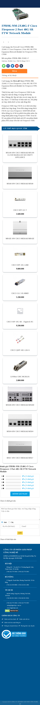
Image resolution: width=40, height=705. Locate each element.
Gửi (20, 533)
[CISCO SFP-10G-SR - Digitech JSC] (20, 311)
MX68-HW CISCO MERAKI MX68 (20, 184)
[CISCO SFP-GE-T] (20, 199)
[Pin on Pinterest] (17, 66)
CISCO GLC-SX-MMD (20, 293)
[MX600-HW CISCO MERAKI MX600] (20, 394)
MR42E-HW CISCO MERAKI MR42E (20, 238)
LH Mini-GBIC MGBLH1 (20, 377)
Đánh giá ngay (20, 494)
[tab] (19, 71)
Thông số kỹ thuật (9, 75)
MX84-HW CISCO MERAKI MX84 (20, 431)
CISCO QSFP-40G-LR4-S (20, 350)
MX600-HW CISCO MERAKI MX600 (20, 405)
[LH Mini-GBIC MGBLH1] (20, 366)
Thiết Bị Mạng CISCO (23, 61)
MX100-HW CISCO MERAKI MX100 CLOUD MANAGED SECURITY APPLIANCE (20, 155)
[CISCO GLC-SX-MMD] (20, 282)
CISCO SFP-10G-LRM (20, 265)
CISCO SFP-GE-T (20, 210)
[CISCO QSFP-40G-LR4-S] (20, 339)
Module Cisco (12, 61)
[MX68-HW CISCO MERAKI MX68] (20, 173)
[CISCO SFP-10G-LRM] (20, 254)
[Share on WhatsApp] (4, 66)
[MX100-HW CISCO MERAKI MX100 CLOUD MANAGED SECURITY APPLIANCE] (20, 142)
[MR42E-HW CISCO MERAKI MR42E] (20, 228)
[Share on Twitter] (12, 66)
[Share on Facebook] (8, 66)
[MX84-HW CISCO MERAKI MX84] (20, 420)
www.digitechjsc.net (12, 608)
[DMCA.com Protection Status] (11, 610)
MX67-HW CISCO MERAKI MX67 (20, 458)
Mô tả (14, 71)
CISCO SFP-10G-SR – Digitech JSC (20, 322)
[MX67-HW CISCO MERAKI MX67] (20, 447)
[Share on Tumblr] (21, 66)
